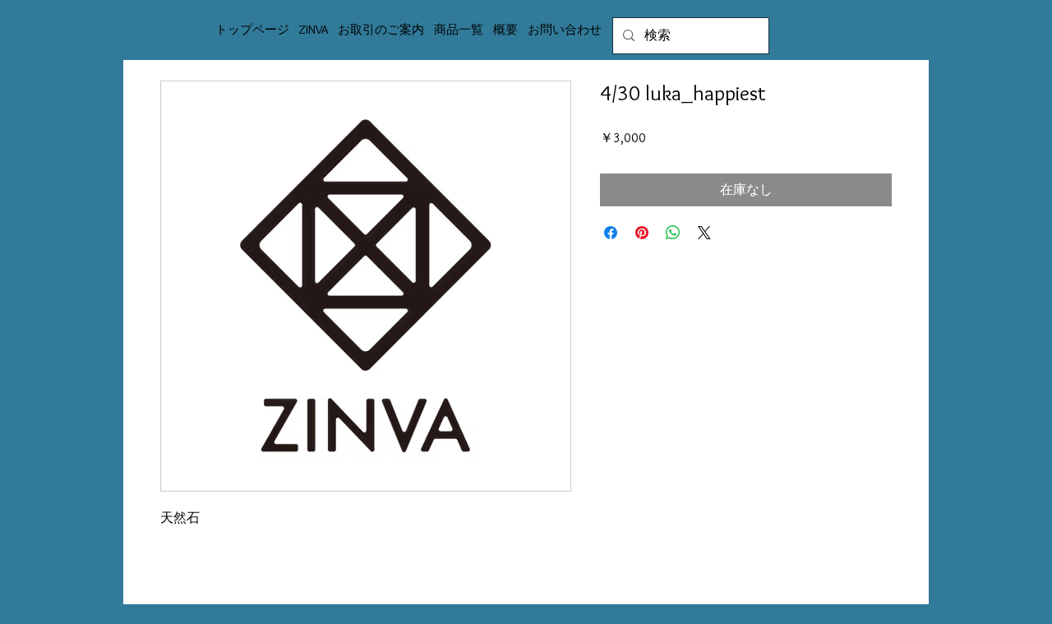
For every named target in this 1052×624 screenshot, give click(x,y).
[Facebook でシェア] (611, 233)
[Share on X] (704, 233)
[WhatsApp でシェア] (673, 233)
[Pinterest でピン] (642, 233)
